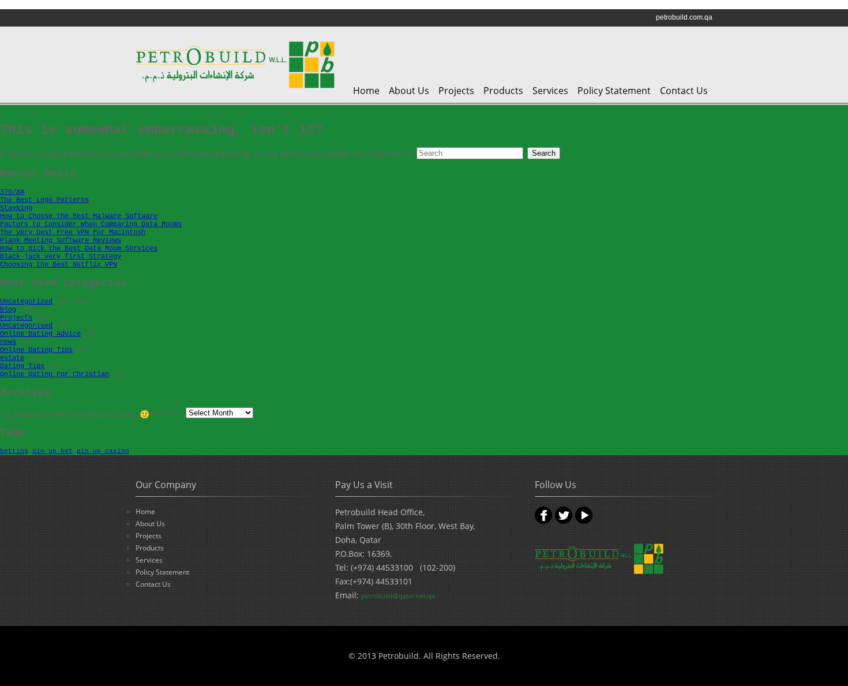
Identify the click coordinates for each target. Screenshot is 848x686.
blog (8, 310)
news (8, 342)
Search (400, 154)
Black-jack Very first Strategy (60, 257)
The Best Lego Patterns (44, 200)
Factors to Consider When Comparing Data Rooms (91, 224)
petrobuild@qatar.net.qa (398, 595)
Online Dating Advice (40, 334)
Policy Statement (614, 90)
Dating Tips (22, 366)
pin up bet (52, 451)
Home (366, 90)
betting (14, 451)
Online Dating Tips (36, 350)
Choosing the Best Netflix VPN (58, 265)
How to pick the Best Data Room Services (78, 249)
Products (503, 90)
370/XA (12, 192)
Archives (165, 414)
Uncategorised (26, 326)
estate (12, 358)
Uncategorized (26, 302)
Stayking (16, 208)
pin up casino (103, 451)
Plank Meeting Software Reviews (60, 241)
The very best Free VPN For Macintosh (72, 232)
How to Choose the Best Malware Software (78, 216)
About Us (409, 90)
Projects (456, 90)
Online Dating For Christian (54, 374)
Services (550, 90)
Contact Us (684, 90)
